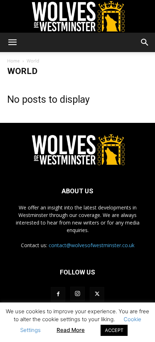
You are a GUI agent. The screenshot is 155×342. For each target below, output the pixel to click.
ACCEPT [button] (114, 330)
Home (13, 61)
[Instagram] (77, 294)
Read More (71, 330)
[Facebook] (58, 294)
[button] (12, 42)
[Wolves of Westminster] (77, 16)
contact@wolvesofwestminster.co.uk (91, 245)
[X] (97, 294)
